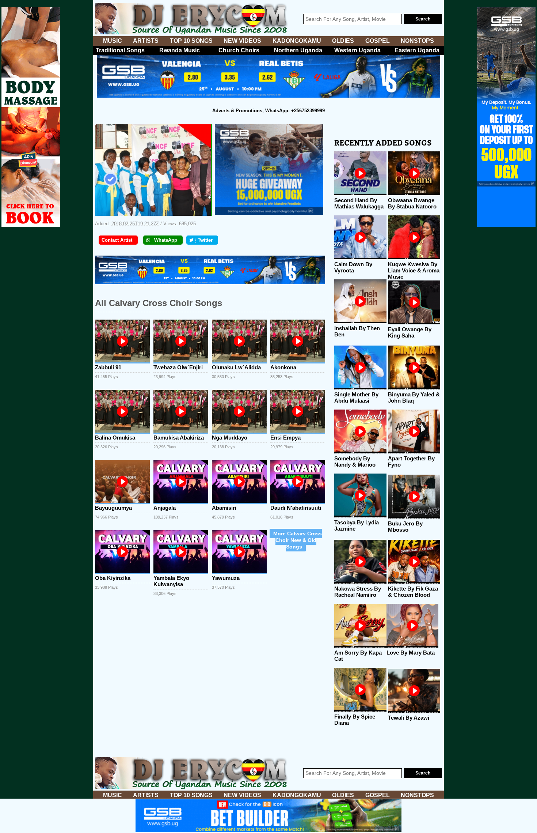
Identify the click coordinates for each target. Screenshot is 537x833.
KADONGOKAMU (297, 41)
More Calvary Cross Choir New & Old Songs (297, 540)
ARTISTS (146, 41)
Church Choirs (238, 50)
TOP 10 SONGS (191, 41)
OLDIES (343, 41)
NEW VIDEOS (242, 41)
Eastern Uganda (417, 50)
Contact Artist (117, 240)
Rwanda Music (179, 50)
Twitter (205, 240)
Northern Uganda (298, 50)
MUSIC (112, 41)
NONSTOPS (417, 41)
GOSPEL (377, 41)
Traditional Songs (120, 50)
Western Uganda (357, 50)
